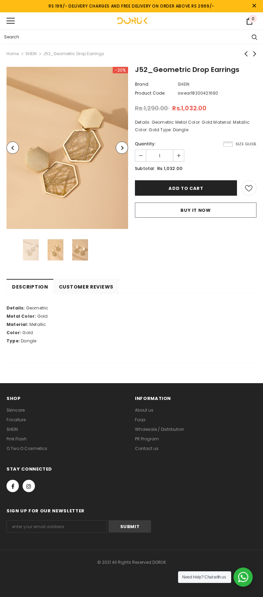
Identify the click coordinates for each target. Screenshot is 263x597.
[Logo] (132, 20)
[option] (67, 148)
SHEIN (31, 54)
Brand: (142, 84)
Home (13, 54)
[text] (131, 308)
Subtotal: (145, 168)
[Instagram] (29, 486)
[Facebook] (13, 486)
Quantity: (145, 144)
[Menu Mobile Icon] (11, 21)
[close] (254, 6)
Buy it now (195, 210)
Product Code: (150, 93)
